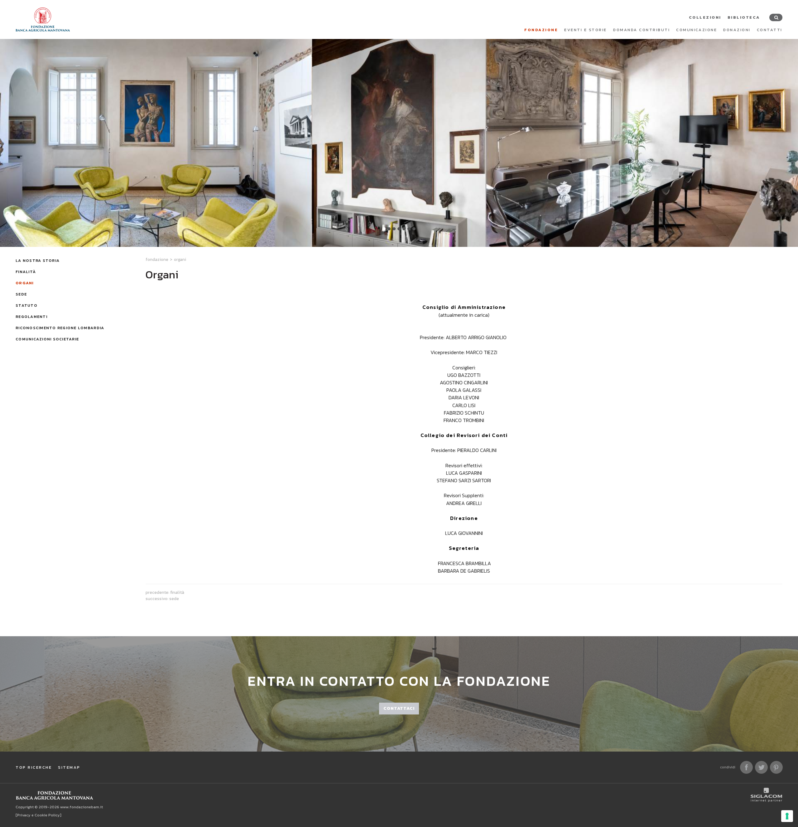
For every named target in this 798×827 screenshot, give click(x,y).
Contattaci (398, 708)
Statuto (26, 305)
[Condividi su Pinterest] (776, 767)
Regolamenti (31, 317)
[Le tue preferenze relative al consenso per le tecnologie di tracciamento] (787, 816)
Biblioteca (744, 17)
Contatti (769, 30)
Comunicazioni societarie (47, 339)
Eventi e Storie (585, 30)
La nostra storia (38, 260)
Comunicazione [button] (696, 30)
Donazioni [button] (737, 30)
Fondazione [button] (541, 30)
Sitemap (69, 767)
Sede (21, 294)
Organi (25, 283)
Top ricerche (34, 767)
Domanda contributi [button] (641, 30)
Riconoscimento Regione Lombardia (60, 328)
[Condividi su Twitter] (761, 767)
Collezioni (705, 17)
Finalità (26, 272)
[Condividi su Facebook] (746, 767)
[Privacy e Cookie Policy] (38, 815)
